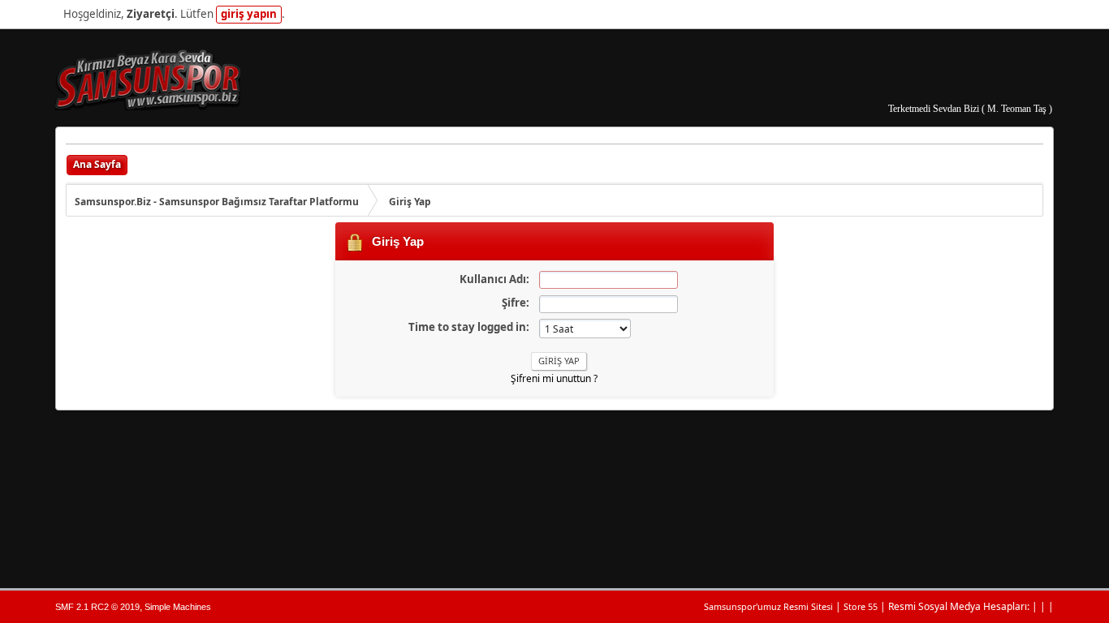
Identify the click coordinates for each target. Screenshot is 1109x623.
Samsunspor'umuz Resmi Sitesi (768, 606)
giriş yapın (249, 13)
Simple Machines (178, 607)
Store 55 (861, 606)
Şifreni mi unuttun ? (554, 378)
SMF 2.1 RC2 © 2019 (97, 607)
